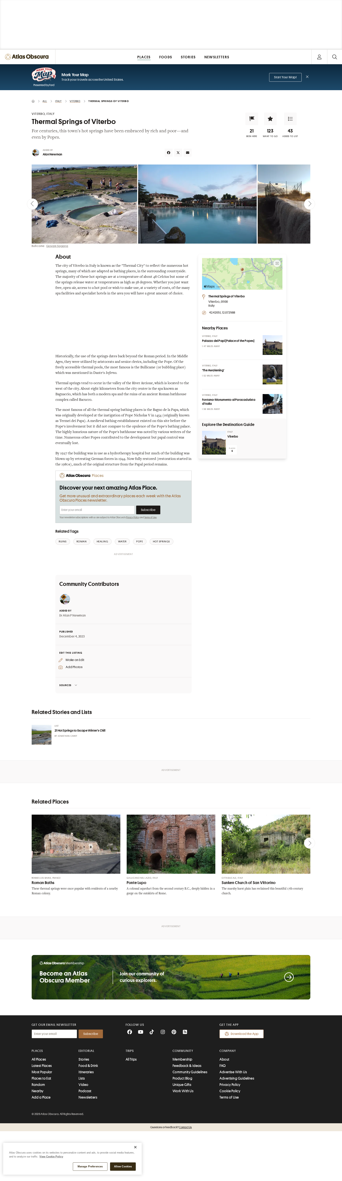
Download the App (245, 1033)
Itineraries (86, 1072)
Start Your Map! (285, 77)
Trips (130, 1050)
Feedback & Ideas (187, 1065)
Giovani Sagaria (57, 246)
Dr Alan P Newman (72, 615)
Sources (65, 685)
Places (37, 1050)
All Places (39, 1059)
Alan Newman (52, 154)
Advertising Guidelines (236, 1078)
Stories (84, 1059)
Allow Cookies (123, 1166)
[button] (251, 119)
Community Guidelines (190, 1072)
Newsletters (88, 1097)
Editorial (86, 1050)
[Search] (334, 56)
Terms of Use (150, 517)
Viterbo (232, 436)
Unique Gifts (182, 1084)
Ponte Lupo (136, 883)
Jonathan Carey (67, 736)
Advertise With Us (233, 1072)
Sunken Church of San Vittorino (249, 883)
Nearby (38, 1091)
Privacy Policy (132, 517)
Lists (82, 1078)
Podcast (85, 1091)
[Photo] (272, 345)
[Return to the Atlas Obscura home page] (27, 56)
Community (183, 1050)
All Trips (131, 1059)
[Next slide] (309, 204)
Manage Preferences (90, 1166)
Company (227, 1050)
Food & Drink (88, 1065)
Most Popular (42, 1072)
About (224, 1059)
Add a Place (41, 1097)
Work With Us (183, 1091)
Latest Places (42, 1065)
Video (83, 1084)
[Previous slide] (32, 204)
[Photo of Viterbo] (214, 443)
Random (38, 1084)
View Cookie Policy (51, 1156)
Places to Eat (41, 1078)
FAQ (222, 1065)
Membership (182, 1059)
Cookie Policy (229, 1091)
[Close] (135, 1147)
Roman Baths (43, 883)
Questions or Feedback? (171, 1127)
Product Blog (182, 1078)
